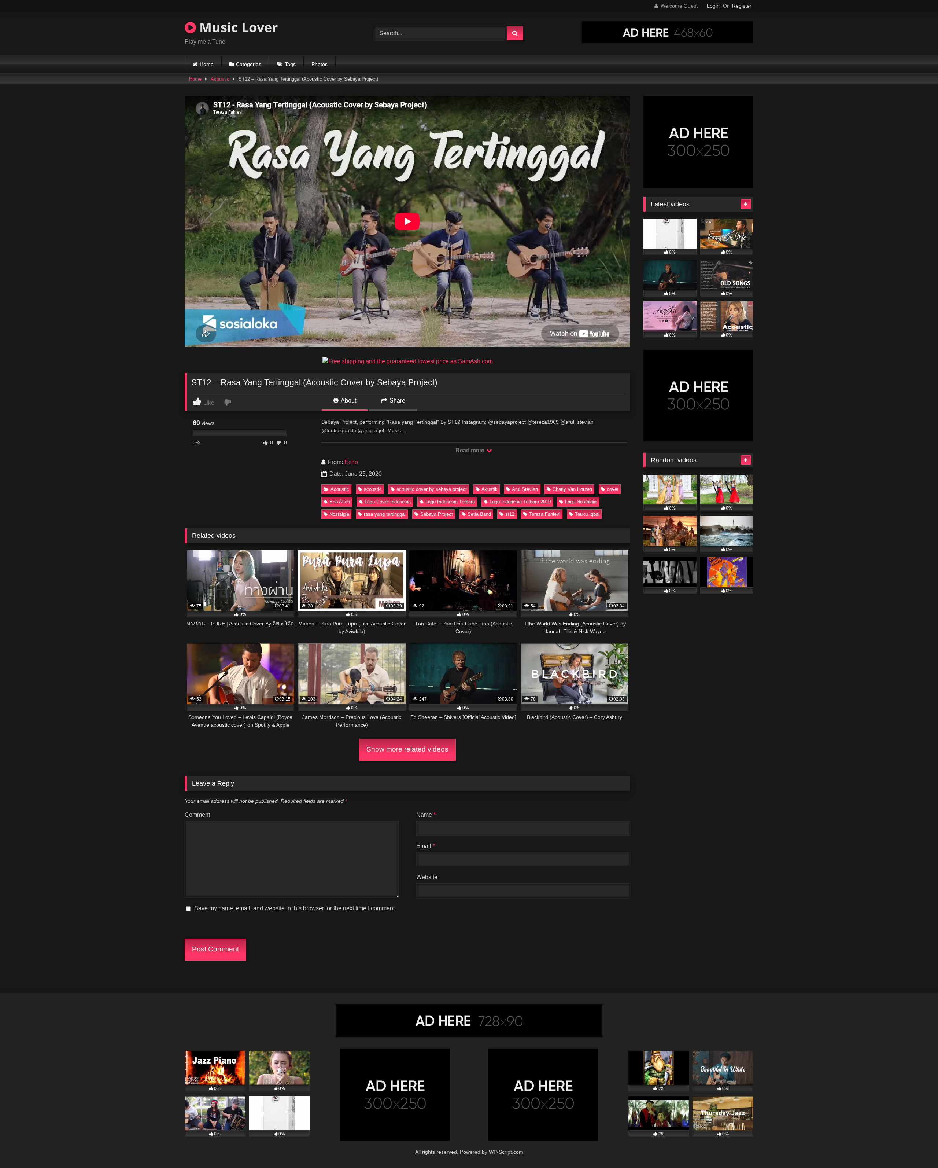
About (348, 400)
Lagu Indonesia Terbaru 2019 (520, 501)
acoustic (373, 489)
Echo (351, 462)
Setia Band (479, 514)
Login (713, 6)
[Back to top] (915, 1146)
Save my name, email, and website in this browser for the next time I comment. (295, 908)
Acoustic (220, 79)
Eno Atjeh (339, 501)
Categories (248, 64)
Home (207, 64)
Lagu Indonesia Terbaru (450, 501)
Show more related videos (407, 749)
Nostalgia (339, 514)
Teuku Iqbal (587, 514)
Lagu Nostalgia (581, 501)
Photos (319, 64)
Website (426, 877)
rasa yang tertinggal (385, 514)
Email (425, 846)
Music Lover (237, 27)
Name (426, 815)
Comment (197, 815)
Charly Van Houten (572, 489)
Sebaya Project (436, 514)
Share (396, 400)
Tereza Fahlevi (544, 514)
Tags (290, 64)
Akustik (489, 489)
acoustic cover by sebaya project (431, 489)
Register (741, 6)
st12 (509, 514)
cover (612, 489)
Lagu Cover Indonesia (388, 501)
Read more (470, 450)
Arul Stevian (525, 489)
